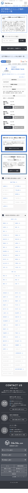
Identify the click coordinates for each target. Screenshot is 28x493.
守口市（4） (18, 305)
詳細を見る (9, 107)
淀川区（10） (6, 259)
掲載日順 (3, 61)
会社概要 (14, 476)
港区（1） (5, 231)
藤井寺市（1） (6, 341)
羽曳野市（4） (6, 333)
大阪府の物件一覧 (16, 6)
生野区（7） (18, 243)
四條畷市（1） (18, 345)
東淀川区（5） (18, 239)
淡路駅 (5, 186)
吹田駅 (5, 198)
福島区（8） (18, 223)
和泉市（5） (18, 325)
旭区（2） (5, 247)
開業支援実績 (20, 466)
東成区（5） (5, 243)
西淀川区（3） (6, 239)
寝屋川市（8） (18, 317)
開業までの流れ (7, 468)
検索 (22, 40)
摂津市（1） (5, 337)
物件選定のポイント (20, 468)
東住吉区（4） (6, 255)
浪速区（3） (18, 235)
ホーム (2, 6)
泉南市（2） (5, 345)
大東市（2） (5, 325)
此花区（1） (5, 227)
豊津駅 (17, 194)
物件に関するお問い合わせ (18, 409)
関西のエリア (8, 6)
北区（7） (17, 283)
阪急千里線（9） (14, 182)
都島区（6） (5, 223)
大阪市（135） (14, 219)
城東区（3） (18, 247)
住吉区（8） (18, 251)
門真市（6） (18, 333)
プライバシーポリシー (22, 476)
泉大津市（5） (6, 300)
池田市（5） (5, 296)
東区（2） (5, 279)
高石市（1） (18, 337)
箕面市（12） (6, 329)
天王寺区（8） (6, 235)
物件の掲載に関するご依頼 (18, 419)
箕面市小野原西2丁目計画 (17, 69)
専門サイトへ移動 (14, 170)
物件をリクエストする (14, 148)
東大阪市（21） (18, 341)
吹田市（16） (18, 296)
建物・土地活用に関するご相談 (18, 434)
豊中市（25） (18, 293)
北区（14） (5, 267)
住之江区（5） (6, 263)
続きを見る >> (22, 77)
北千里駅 (18, 186)
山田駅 (5, 206)
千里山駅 (18, 190)
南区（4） (5, 283)
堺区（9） (5, 275)
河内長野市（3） (6, 321)
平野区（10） (18, 263)
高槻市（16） (18, 300)
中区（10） (17, 275)
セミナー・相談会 (8, 471)
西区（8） (17, 227)
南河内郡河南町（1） (20, 369)
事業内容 (14, 474)
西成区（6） (18, 255)
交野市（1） (5, 349)
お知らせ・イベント (20, 471)
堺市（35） (14, 271)
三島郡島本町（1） (19, 353)
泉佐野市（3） (18, 313)
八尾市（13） (6, 313)
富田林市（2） (6, 317)
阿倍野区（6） (6, 251)
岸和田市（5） (6, 293)
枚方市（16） (6, 309)
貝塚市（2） (5, 305)
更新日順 (8, 61)
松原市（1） (18, 321)
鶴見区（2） (18, 259)
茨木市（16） (18, 309)
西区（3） (17, 279)
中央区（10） (18, 267)
